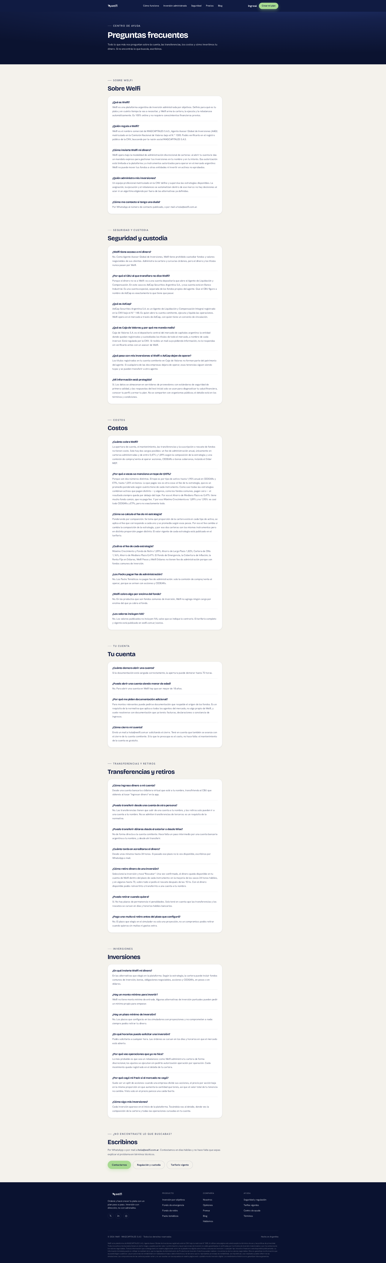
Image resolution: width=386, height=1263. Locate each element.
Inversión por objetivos (173, 1199)
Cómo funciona (151, 5)
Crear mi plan (268, 5)
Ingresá (252, 6)
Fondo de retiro (170, 1210)
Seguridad (196, 5)
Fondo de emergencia (173, 1205)
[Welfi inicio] (112, 6)
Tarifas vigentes (251, 1205)
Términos (248, 1216)
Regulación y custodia (149, 1164)
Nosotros (207, 1199)
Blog (220, 5)
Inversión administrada (175, 5)
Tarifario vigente (180, 1164)
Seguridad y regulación (255, 1199)
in (118, 1216)
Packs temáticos (170, 1216)
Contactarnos (119, 1164)
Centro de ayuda (252, 1210)
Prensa (206, 1210)
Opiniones (208, 1205)
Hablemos (208, 1221)
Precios (210, 5)
